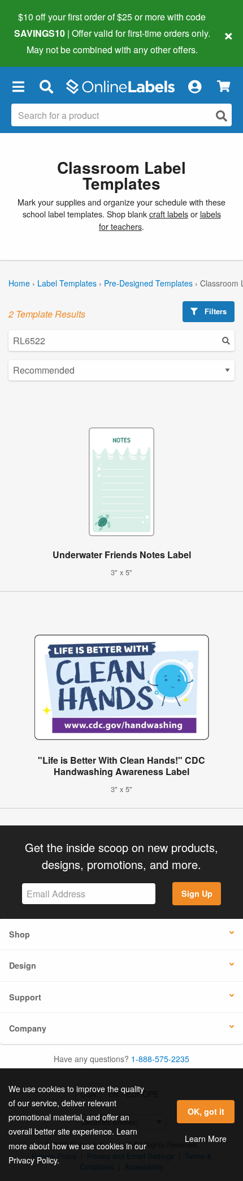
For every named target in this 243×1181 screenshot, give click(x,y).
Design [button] (22, 965)
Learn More (206, 1138)
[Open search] (221, 115)
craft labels (168, 214)
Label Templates (67, 283)
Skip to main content (41, 40)
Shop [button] (19, 934)
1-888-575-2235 (160, 1058)
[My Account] (194, 86)
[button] (18, 86)
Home (19, 283)
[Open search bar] (46, 86)
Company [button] (27, 1028)
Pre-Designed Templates (148, 283)
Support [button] (25, 997)
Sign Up (196, 893)
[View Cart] (223, 86)
